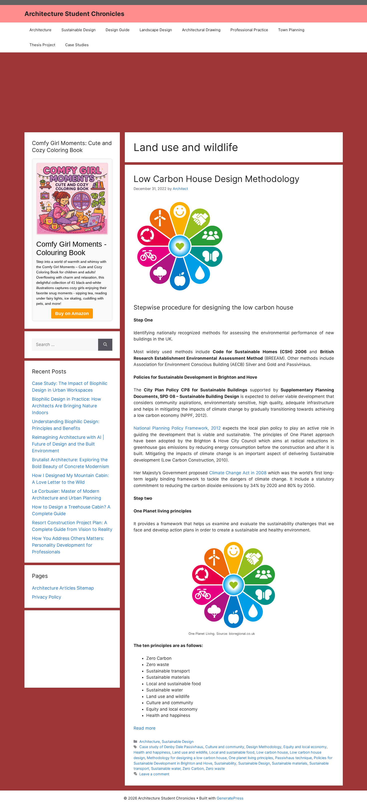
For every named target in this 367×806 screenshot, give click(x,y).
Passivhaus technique (293, 758)
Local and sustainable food (231, 752)
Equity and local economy (305, 747)
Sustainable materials (289, 763)
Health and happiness (152, 752)
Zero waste (215, 768)
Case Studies (77, 44)
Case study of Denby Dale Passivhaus (171, 747)
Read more (145, 728)
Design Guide (118, 29)
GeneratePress (230, 798)
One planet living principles (251, 758)
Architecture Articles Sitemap (63, 588)
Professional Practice (249, 29)
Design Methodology (263, 747)
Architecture (40, 29)
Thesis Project (42, 44)
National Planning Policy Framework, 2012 (177, 428)
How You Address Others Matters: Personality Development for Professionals (68, 545)
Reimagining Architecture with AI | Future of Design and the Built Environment (68, 444)
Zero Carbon (193, 768)
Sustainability (225, 763)
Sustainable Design (78, 29)
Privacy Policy (46, 597)
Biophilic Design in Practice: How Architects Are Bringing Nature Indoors (66, 405)
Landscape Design (156, 29)
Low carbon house (272, 752)
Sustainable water (166, 768)
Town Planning (291, 29)
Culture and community (224, 747)
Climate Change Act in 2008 (238, 472)
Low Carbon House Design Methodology (216, 178)
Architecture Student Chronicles (74, 13)
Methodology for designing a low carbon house (187, 758)
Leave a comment (154, 774)
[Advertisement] (183, 90)
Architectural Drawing (201, 29)
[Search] (105, 345)
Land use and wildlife (189, 752)
